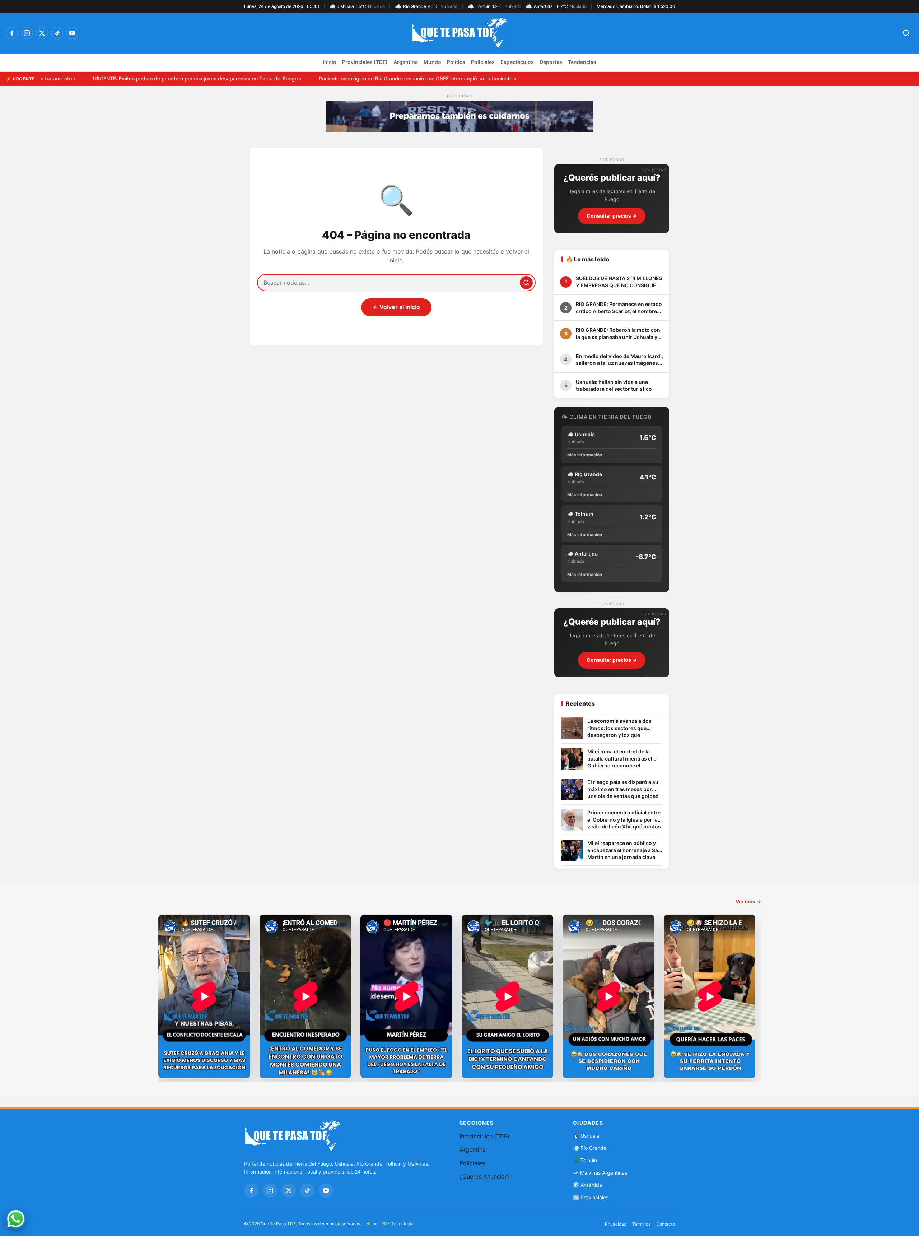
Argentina (405, 62)
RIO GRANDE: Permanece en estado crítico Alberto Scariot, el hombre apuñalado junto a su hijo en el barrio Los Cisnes (619, 308)
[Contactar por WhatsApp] (16, 1219)
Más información (584, 454)
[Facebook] (12, 33)
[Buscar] (526, 282)
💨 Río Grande (589, 1148)
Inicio (329, 62)
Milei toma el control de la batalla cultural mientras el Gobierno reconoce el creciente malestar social (619, 759)
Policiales (483, 62)
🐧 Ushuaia (586, 1136)
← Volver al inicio (396, 307)
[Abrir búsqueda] (906, 33)
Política (456, 62)
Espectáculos (517, 62)
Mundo (432, 62)
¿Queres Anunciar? (485, 1176)
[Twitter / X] (42, 33)
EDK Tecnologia (398, 1223)
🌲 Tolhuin (585, 1160)
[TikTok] (57, 33)
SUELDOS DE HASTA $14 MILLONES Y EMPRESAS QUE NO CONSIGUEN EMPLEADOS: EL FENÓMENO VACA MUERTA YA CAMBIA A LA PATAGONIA (619, 282)
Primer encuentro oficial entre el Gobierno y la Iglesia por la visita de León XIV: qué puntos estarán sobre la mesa (624, 820)
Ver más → (748, 901)
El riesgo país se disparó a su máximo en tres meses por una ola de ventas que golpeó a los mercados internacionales (623, 789)
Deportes (551, 62)
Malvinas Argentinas (603, 1173)
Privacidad (615, 1224)
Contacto (665, 1224)
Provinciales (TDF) (365, 62)
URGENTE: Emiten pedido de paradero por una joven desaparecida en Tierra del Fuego (157, 78)
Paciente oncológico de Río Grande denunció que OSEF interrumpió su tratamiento (377, 78)
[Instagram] (27, 33)
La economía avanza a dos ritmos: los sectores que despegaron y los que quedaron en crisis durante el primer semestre (623, 728)
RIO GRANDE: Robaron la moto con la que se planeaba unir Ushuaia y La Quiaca (618, 333)
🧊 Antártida (587, 1185)
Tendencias (582, 62)
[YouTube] (72, 33)
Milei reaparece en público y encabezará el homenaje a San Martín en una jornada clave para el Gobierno (624, 850)
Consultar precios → (612, 216)
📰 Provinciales (590, 1197)
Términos (641, 1224)
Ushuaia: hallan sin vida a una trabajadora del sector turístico (614, 385)
